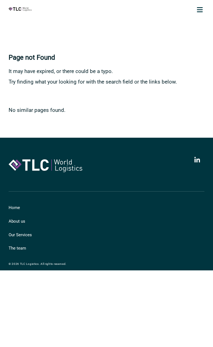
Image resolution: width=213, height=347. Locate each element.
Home (14, 207)
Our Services (20, 234)
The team (17, 248)
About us (17, 221)
